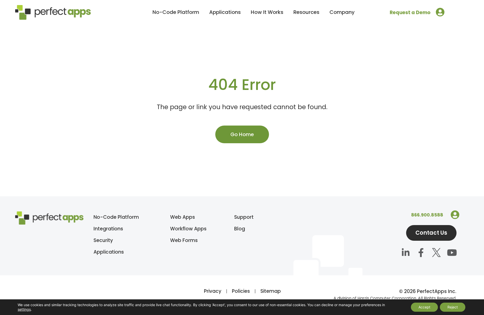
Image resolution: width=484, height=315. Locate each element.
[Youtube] (452, 253)
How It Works (267, 12)
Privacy (212, 291)
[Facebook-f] (421, 253)
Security (103, 240)
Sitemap (270, 291)
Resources (306, 12)
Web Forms (184, 240)
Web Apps (182, 217)
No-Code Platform (176, 12)
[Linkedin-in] (406, 253)
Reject (452, 307)
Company (342, 12)
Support (244, 217)
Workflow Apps (188, 228)
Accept (424, 307)
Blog (239, 228)
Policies (241, 291)
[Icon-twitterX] (436, 253)
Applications (225, 12)
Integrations (108, 228)
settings (24, 309)
